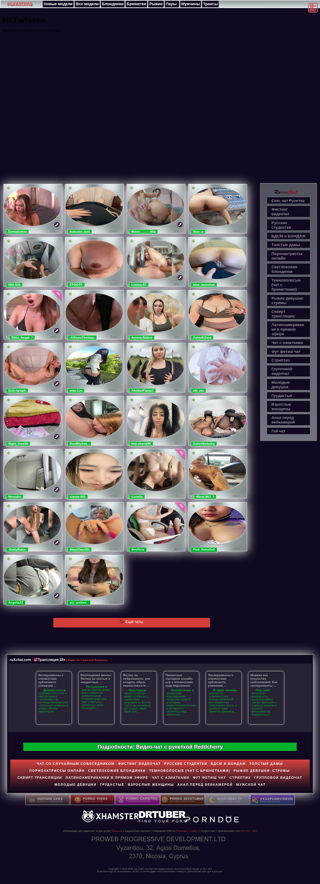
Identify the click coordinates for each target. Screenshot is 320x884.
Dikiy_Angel (20, 337)
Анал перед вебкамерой (283, 419)
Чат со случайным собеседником (76, 764)
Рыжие (156, 4)
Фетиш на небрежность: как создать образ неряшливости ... (136, 680)
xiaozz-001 (78, 496)
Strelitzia (137, 549)
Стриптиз (280, 360)
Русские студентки (281, 225)
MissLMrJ (203, 496)
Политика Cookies (187, 831)
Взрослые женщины (281, 406)
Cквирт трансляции (283, 313)
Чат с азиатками (287, 342)
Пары (171, 4)
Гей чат (278, 431)
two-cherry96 (141, 443)
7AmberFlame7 (142, 390)
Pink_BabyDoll (204, 549)
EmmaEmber (17, 231)
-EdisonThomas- (82, 337)
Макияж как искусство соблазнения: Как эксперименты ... (263, 680)
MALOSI (14, 284)
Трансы (210, 4)
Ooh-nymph (17, 390)
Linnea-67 (138, 284)
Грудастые (281, 396)
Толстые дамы (285, 245)
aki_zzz (198, 390)
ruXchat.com (20, 660)
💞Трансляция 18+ (49, 660)
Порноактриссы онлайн (286, 256)
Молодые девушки (280, 384)
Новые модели (58, 4)
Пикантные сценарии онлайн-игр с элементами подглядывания (179, 680)
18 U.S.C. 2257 (249, 831)
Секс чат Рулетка (288, 200)
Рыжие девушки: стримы (287, 300)
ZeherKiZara (202, 337)
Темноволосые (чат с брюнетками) (286, 285)
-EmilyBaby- (17, 549)
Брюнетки (136, 4)
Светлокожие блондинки (284, 269)
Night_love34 (18, 443)
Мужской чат (251, 784)
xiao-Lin (76, 390)
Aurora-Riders (141, 337)
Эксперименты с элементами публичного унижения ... (50, 680)
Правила (117, 831)
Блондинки (112, 4)
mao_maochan (204, 284)
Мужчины (190, 4)
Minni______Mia (143, 231)
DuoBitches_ (79, 443)
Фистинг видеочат (280, 211)
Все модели (87, 4)
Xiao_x (198, 231)
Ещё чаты (133, 622)
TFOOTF (76, 284)
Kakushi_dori (80, 231)
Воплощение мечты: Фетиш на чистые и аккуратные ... (96, 678)
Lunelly (137, 496)
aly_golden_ (79, 602)
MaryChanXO (79, 549)
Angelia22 (15, 602)
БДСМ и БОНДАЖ (288, 236)
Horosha (14, 496)
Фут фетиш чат (286, 351)
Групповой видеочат (281, 371)
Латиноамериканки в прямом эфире (287, 329)
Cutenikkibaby (204, 443)
